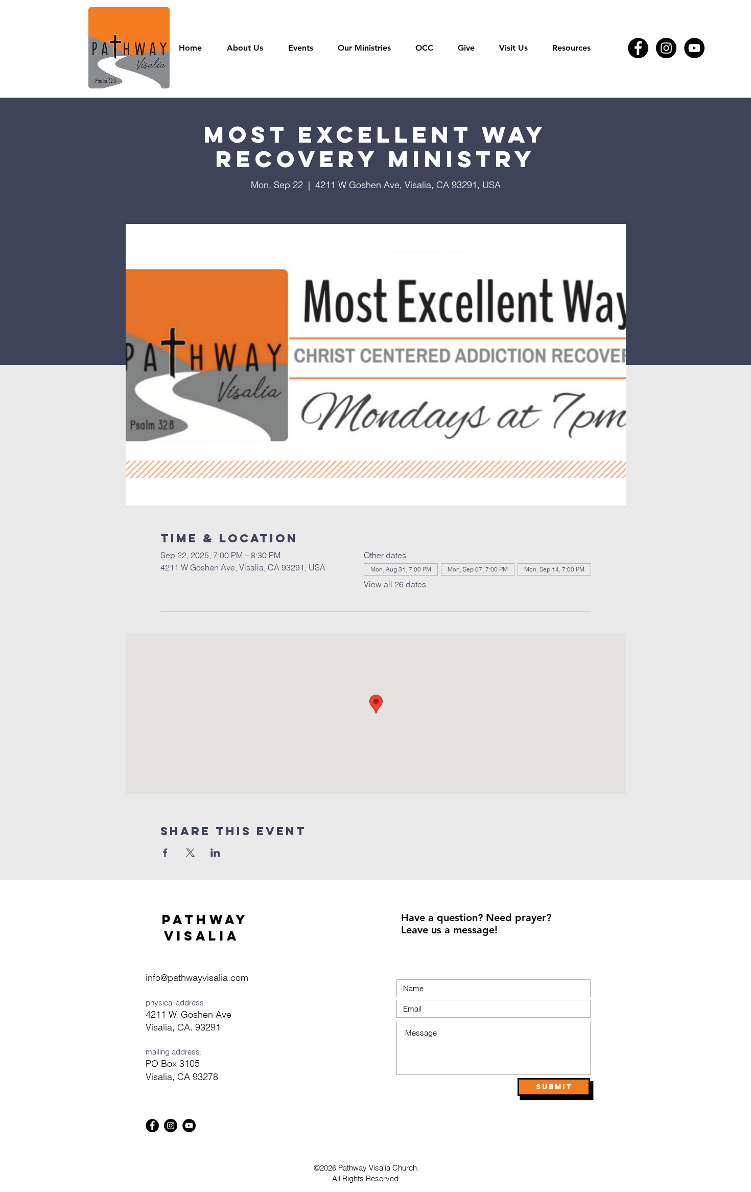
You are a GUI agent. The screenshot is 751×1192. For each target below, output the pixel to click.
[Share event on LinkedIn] (215, 853)
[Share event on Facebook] (165, 853)
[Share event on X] (190, 853)
